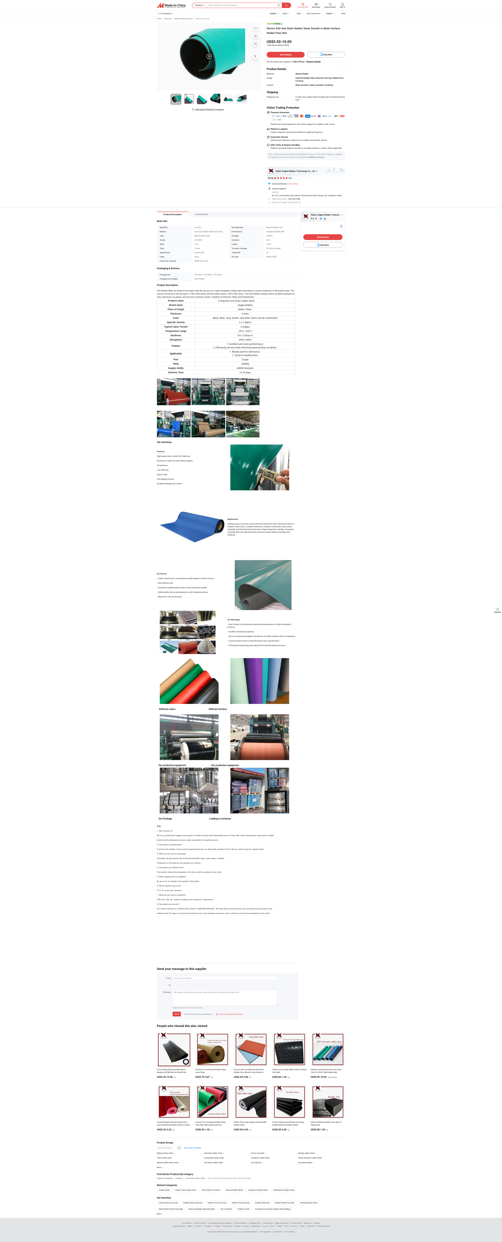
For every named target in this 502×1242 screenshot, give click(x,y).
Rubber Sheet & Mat (202, 19)
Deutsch (246, 1226)
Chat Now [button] (327, 54)
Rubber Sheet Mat (262, 1202)
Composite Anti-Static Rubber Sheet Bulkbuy (273, 1209)
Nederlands (256, 1226)
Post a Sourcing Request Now (229, 1014)
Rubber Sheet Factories (192, 1202)
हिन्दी (286, 1226)
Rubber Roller (164, 1190)
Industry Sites (268, 1223)
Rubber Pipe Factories (241, 1202)
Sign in (342, 7)
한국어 (272, 1226)
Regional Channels (282, 1223)
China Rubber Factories (168, 1202)
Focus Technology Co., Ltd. (234, 1232)
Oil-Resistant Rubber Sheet (284, 1190)
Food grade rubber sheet (214, 1158)
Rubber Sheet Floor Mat (284, 1202)
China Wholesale (240, 1223)
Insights (317, 1223)
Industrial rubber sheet (213, 1153)
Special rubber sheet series (167, 1162)
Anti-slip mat (256, 1162)
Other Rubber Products (210, 1190)
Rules (343, 13)
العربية (265, 1226)
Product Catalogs (193, 1147)
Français (217, 1226)
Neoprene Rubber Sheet (258, 1190)
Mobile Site (308, 1223)
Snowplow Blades (305, 1162)
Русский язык (228, 1226)
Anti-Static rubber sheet (213, 1162)
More (159, 1214)
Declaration (278, 1232)
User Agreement (265, 1232)
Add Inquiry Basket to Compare (209, 109)
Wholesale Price (254, 1223)
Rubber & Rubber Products (183, 19)
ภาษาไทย (293, 1226)
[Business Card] (341, 226)
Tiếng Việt (310, 1226)
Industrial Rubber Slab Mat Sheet (201, 1209)
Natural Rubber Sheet (234, 1190)
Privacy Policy (290, 1232)
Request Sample (313, 61)
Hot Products (187, 1223)
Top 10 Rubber (226, 1209)
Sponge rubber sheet (306, 1153)
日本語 (279, 1226)
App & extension (313, 13)
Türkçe (302, 1226)
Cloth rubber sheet (164, 1158)
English (190, 1226)
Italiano (238, 1226)
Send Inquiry (286, 54)
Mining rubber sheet (165, 1153)
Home (159, 19)
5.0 (312, 218)
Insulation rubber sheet (260, 1158)
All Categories (166, 13)
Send (177, 1014)
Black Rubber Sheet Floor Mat (171, 1209)
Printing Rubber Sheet (308, 1202)
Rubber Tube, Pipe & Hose (185, 1190)
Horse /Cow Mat (257, 1153)
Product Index (296, 1223)
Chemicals (168, 19)
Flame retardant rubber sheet (310, 1158)
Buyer (285, 13)
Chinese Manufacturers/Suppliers (220, 1223)
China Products (199, 1223)
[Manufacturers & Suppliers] (171, 5)
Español (198, 1226)
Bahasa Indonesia (323, 1226)
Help (298, 13)
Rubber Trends (243, 1209)
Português (207, 1226)
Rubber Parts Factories (217, 1202)
